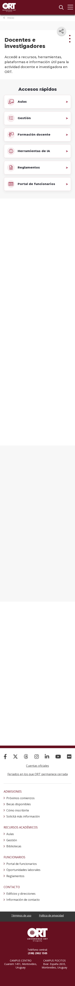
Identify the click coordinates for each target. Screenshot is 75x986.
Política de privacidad (51, 915)
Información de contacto (23, 900)
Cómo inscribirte (17, 810)
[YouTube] (58, 756)
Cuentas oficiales (37, 766)
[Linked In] (47, 756)
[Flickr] (69, 756)
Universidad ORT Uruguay (9, 7)
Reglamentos (15, 876)
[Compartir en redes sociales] (61, 31)
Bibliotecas (13, 846)
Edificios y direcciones (20, 894)
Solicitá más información (23, 816)
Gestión (11, 840)
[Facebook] (5, 756)
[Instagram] (36, 756)
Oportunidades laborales (23, 870)
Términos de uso (21, 915)
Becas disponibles (18, 804)
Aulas (10, 834)
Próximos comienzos (20, 798)
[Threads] (26, 756)
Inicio (10, 17)
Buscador (61, 7)
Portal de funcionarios (21, 864)
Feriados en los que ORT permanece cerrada (37, 774)
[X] (15, 756)
